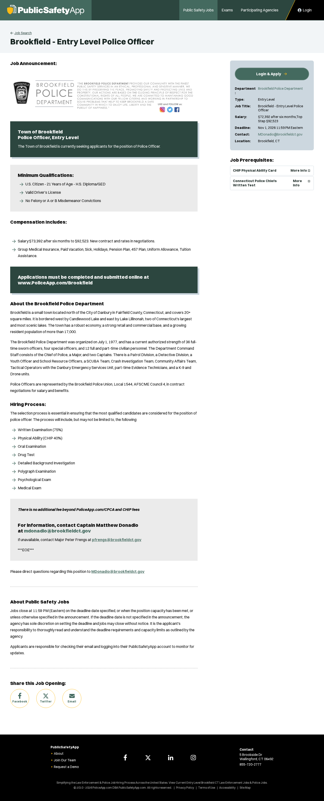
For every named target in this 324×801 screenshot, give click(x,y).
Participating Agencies (259, 10)
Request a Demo (66, 767)
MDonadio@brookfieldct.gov (280, 134)
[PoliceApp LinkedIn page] (170, 757)
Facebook (19, 701)
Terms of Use (206, 787)
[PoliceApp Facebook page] (125, 757)
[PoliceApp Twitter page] (148, 757)
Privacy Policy (185, 787)
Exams (227, 10)
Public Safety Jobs (198, 10)
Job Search (23, 33)
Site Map (245, 787)
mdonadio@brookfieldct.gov (57, 531)
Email (72, 701)
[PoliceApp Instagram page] (193, 757)
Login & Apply (268, 73)
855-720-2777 (250, 764)
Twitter (46, 701)
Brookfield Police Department (280, 88)
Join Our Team (65, 760)
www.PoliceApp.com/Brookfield (55, 283)
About (59, 753)
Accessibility (227, 787)
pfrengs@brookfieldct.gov (116, 539)
